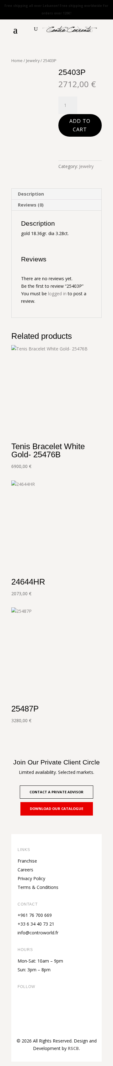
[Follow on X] (35, 1008)
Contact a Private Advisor (56, 792)
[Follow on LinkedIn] (60, 1008)
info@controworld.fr (38, 933)
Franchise (27, 861)
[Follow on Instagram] (48, 1008)
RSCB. (74, 1048)
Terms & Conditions (38, 887)
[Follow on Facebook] (23, 1008)
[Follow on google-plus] (73, 1008)
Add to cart (79, 125)
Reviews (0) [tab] (31, 205)
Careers (25, 870)
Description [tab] (31, 194)
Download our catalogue (56, 808)
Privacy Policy (31, 878)
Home (17, 60)
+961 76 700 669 (35, 915)
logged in (57, 294)
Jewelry (33, 60)
